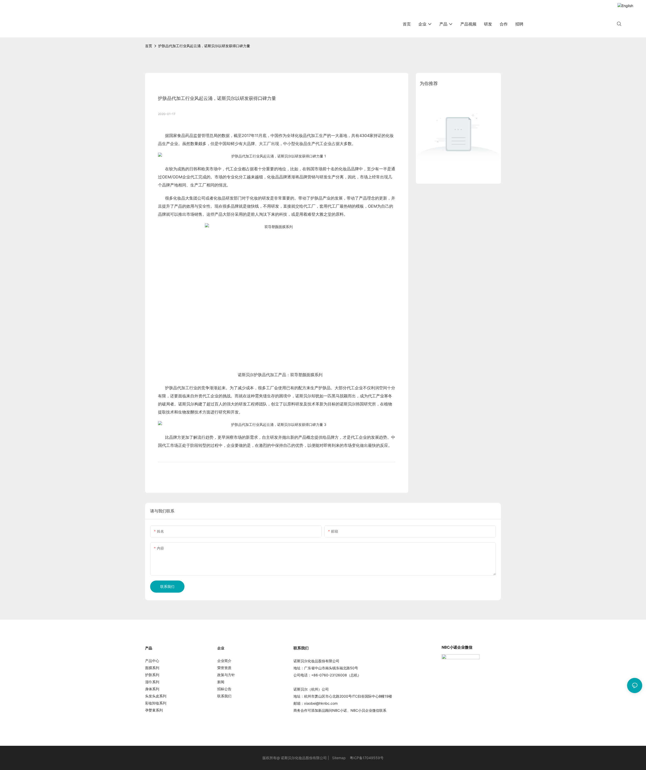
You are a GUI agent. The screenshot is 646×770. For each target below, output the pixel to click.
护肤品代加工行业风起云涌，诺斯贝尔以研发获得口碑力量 (204, 46)
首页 (148, 46)
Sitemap (339, 758)
